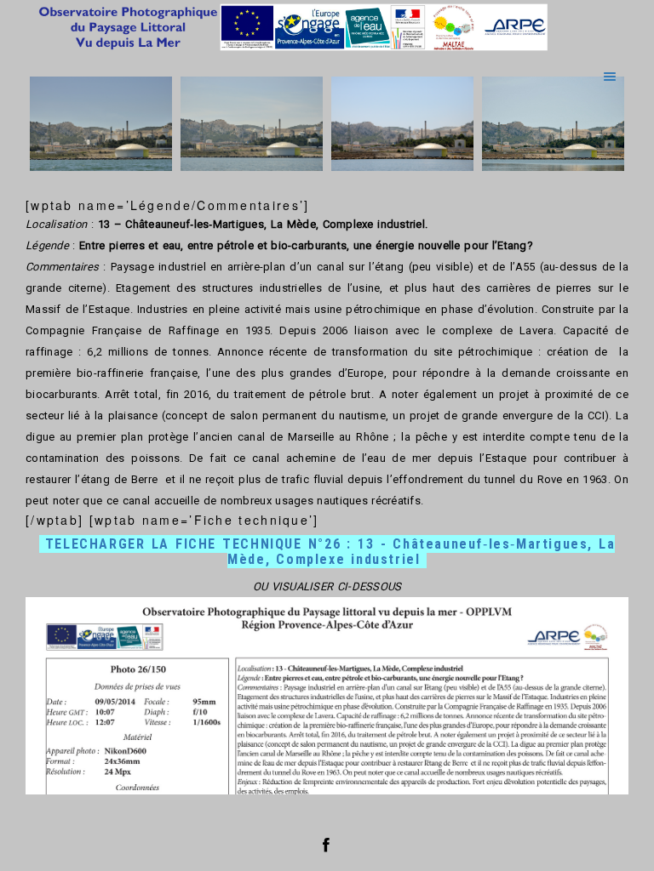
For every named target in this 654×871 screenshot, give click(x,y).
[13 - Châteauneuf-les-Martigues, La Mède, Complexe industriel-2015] (252, 124)
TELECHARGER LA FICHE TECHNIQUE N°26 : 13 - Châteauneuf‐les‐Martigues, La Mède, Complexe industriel (330, 551)
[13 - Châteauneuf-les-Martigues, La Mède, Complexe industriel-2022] (553, 124)
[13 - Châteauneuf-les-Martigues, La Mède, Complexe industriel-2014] (101, 124)
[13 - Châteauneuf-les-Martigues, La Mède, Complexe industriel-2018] (402, 124)
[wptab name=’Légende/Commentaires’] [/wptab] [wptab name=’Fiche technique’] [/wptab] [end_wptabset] (327, 495)
